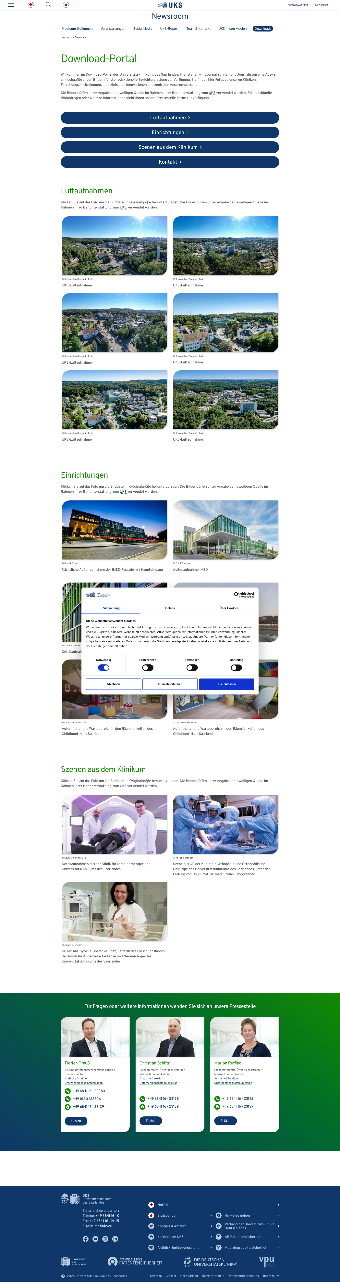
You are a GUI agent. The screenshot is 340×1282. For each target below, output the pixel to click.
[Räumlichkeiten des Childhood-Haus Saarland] (114, 718)
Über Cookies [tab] (229, 608)
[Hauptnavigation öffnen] (11, 5)
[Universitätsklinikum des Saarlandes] (170, 5)
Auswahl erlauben (170, 684)
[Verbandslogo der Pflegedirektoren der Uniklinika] (269, 1262)
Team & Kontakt (198, 29)
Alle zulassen (226, 684)
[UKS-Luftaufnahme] (114, 274)
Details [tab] (170, 608)
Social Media (142, 29)
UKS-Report (169, 29)
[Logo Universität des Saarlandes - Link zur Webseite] (73, 1262)
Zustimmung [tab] (111, 608)
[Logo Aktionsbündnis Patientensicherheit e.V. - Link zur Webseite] (135, 1261)
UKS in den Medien (232, 29)
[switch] (147, 668)
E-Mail (76, 1121)
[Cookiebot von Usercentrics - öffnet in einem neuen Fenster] (237, 595)
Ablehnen (113, 684)
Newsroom (321, 5)
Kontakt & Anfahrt (297, 5)
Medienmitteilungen (77, 29)
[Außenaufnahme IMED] (225, 558)
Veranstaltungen (113, 29)
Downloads (263, 29)
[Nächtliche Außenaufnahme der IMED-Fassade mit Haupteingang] (114, 558)
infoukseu (102, 1226)
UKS (212, 93)
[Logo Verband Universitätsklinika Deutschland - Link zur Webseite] (210, 1262)
